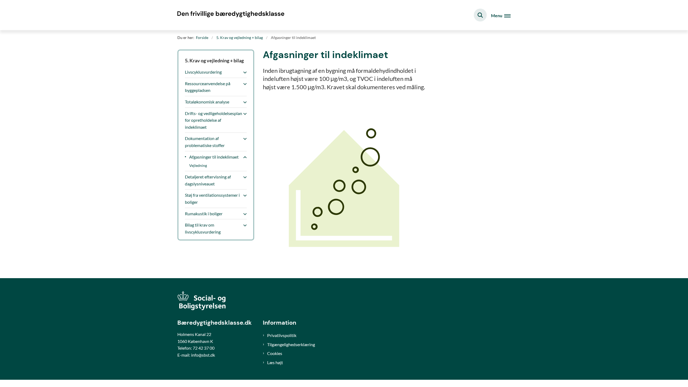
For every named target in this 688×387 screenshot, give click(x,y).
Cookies (274, 353)
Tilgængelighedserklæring (291, 344)
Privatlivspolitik (281, 335)
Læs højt (275, 362)
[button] (244, 72)
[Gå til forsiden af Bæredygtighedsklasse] (231, 15)
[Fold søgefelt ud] (480, 15)
